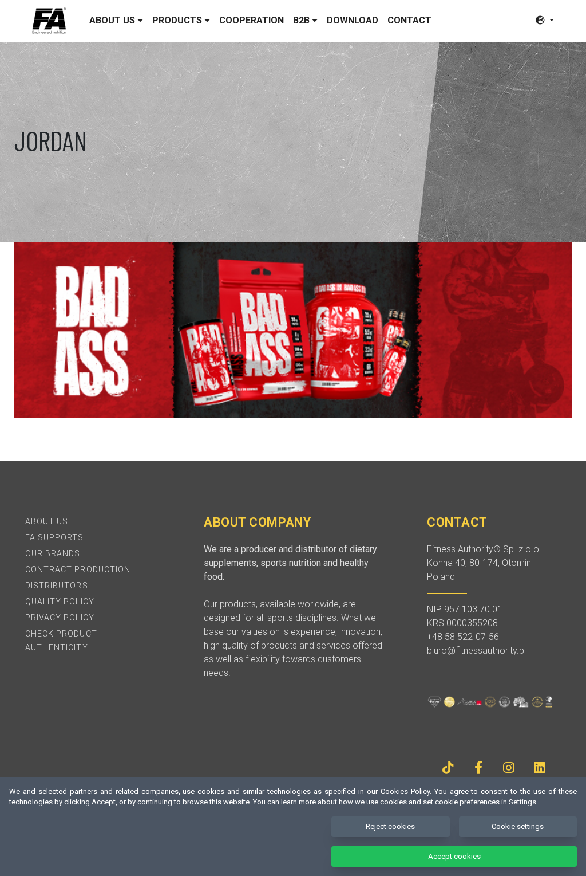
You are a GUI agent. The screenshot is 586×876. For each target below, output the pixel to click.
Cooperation (251, 20)
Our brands (53, 553)
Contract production (77, 569)
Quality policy (59, 601)
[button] (545, 20)
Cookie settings (518, 826)
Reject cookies (390, 826)
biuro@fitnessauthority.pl (476, 650)
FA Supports (54, 537)
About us (113, 20)
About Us (46, 521)
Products (178, 20)
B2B (302, 20)
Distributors (56, 585)
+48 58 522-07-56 (463, 636)
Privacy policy (59, 617)
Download (352, 20)
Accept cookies (454, 856)
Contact (409, 20)
